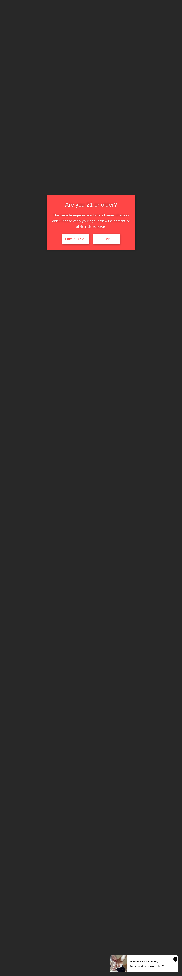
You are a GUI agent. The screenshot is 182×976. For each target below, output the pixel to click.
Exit (106, 239)
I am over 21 (75, 239)
